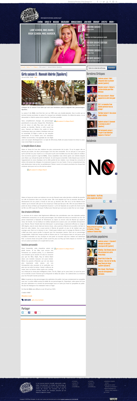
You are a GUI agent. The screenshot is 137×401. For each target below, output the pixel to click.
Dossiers (41, 29)
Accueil (23, 67)
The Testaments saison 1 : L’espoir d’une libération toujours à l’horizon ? (105, 132)
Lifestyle (104, 22)
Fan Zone (112, 25)
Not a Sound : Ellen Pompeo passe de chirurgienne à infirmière (106, 271)
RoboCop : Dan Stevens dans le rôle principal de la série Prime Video (107, 252)
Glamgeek (105, 29)
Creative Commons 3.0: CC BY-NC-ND (69, 399)
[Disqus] (53, 347)
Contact (107, 392)
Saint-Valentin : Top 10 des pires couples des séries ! (95, 196)
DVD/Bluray (65, 22)
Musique (56, 22)
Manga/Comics (76, 22)
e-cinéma (41, 32)
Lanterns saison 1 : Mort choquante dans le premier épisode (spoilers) (106, 80)
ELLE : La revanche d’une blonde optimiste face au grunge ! (105, 106)
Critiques (41, 25)
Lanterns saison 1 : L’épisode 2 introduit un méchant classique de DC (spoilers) (107, 243)
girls (33, 300)
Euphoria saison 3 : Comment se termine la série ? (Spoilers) (106, 124)
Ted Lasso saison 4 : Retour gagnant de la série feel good (106, 97)
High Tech (105, 32)
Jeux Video (87, 22)
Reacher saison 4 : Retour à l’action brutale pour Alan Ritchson (106, 89)
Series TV (48, 22)
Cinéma (40, 22)
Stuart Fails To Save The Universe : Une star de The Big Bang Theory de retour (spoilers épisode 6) (107, 262)
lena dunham (39, 300)
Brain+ (112, 22)
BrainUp (96, 22)
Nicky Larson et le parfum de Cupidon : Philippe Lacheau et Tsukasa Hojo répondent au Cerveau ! (94, 230)
